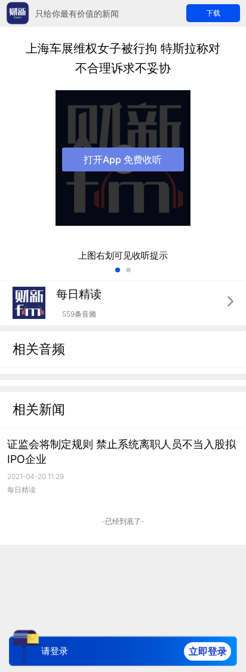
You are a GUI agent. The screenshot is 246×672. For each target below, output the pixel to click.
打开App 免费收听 (123, 159)
